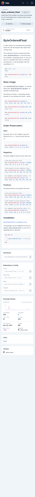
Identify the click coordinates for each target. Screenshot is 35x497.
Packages (5, 9)
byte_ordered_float (10, 12)
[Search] (27, 3)
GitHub (5, 341)
